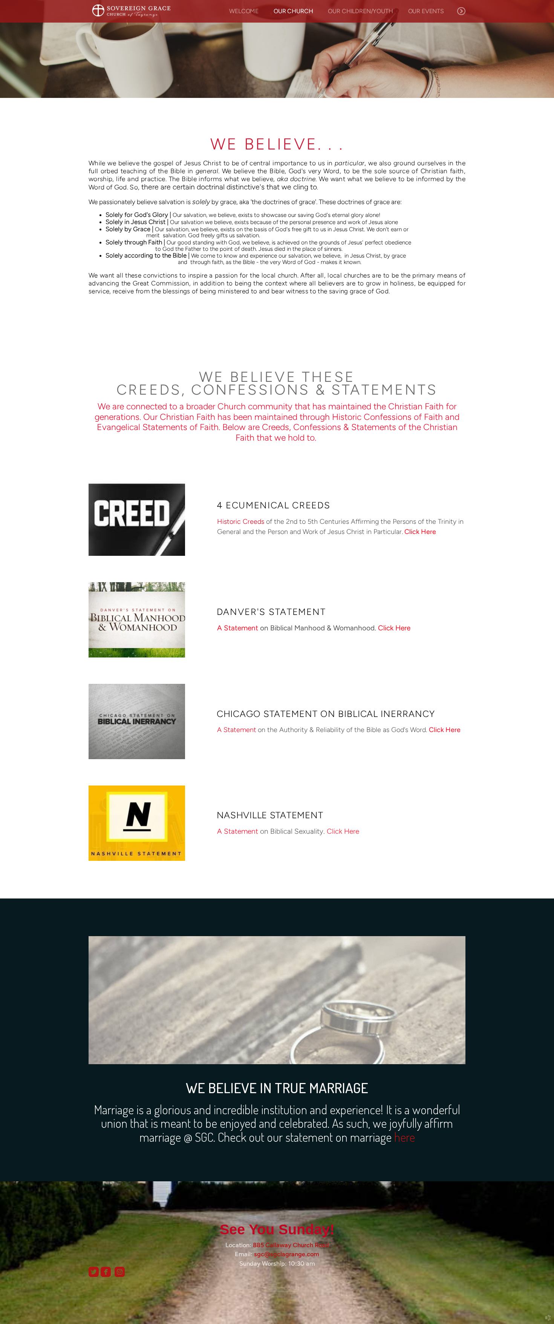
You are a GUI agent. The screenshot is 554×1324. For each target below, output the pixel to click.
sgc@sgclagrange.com (286, 1254)
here (404, 1137)
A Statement (237, 628)
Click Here (420, 531)
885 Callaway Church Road (291, 1245)
